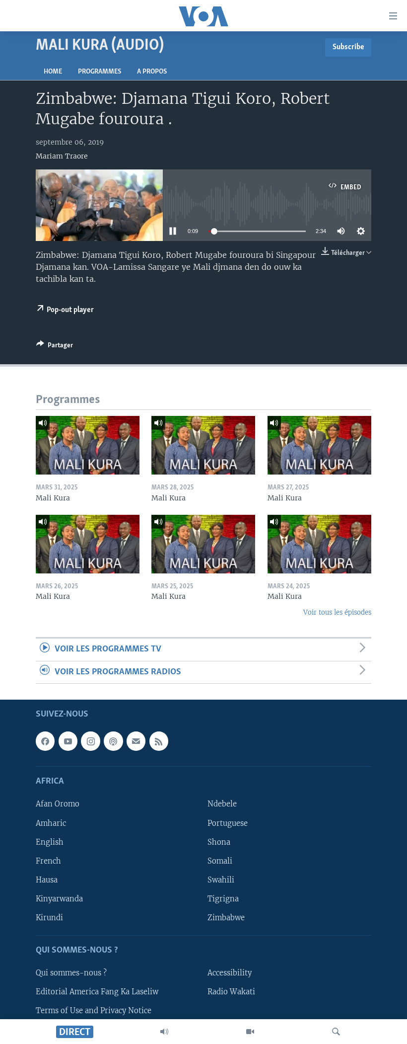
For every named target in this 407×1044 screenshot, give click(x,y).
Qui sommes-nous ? (71, 972)
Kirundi (49, 917)
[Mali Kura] (87, 445)
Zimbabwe (226, 917)
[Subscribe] (136, 740)
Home (53, 72)
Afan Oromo (57, 804)
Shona (218, 842)
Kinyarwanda (59, 898)
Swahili (220, 880)
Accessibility (229, 972)
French (48, 861)
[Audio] (164, 1031)
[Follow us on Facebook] (45, 740)
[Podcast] (113, 740)
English (50, 842)
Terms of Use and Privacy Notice (93, 1010)
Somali (219, 861)
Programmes (99, 72)
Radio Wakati (231, 991)
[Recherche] (336, 1031)
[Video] (250, 1031)
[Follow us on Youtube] (68, 740)
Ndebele (222, 804)
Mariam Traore (62, 156)
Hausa (47, 880)
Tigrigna (223, 898)
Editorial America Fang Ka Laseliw (97, 991)
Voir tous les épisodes (337, 612)
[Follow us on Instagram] (90, 740)
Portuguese (227, 822)
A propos (152, 72)
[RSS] (158, 740)
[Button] (54, 346)
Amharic (51, 822)
